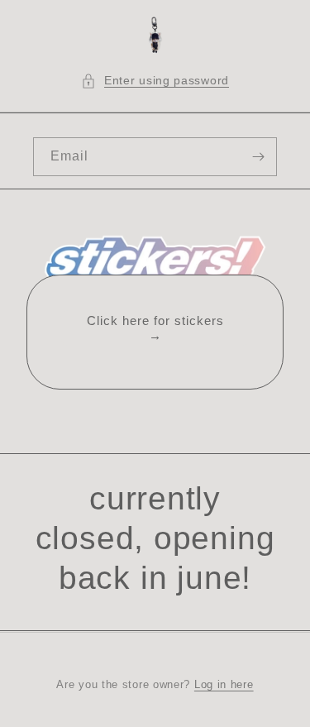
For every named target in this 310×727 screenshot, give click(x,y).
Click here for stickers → (155, 327)
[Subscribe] (258, 156)
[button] (155, 80)
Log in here (224, 684)
